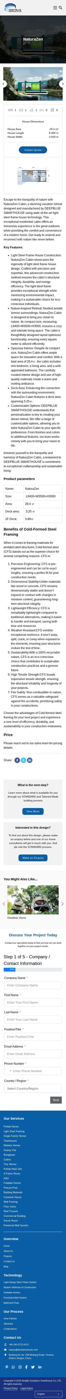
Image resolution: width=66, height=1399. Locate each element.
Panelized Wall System (16, 1225)
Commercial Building (14, 1216)
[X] (23, 760)
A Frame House (12, 1173)
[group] (33, 903)
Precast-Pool (10, 1187)
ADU (6, 1178)
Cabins (7, 1159)
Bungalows (9, 1154)
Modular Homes (12, 1145)
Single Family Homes (15, 1136)
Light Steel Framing (14, 1131)
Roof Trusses (11, 1211)
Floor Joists (10, 1206)
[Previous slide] (3, 904)
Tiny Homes (10, 1164)
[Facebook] (17, 760)
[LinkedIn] (29, 760)
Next (56, 1100)
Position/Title (12, 1029)
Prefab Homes (11, 1126)
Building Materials (13, 1192)
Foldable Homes (12, 1183)
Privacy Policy (11, 1388)
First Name (11, 995)
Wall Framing (11, 1201)
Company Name (14, 978)
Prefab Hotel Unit (13, 1169)
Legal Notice (26, 1388)
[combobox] (8, 1071)
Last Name (11, 1012)
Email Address (13, 1046)
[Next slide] (62, 904)
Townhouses (10, 1140)
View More (33, 811)
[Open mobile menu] (55, 7)
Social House (11, 1220)
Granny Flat (10, 1150)
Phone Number (14, 1063)
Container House (12, 1197)
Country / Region (15, 1080)
